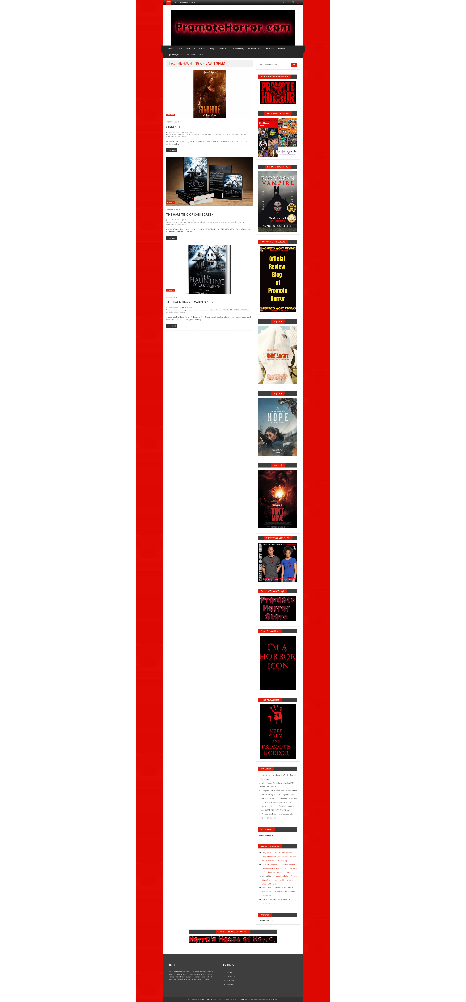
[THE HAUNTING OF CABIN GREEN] (209, 182)
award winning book (190, 222)
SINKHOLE (173, 127)
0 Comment (188, 132)
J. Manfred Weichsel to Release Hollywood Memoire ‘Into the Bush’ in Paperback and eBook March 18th (279, 868)
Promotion (170, 115)
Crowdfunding (238, 48)
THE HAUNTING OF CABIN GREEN (190, 214)
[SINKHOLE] (209, 94)
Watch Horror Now (195, 54)
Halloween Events (254, 48)
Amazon (171, 222)
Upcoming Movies (175, 54)
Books (202, 48)
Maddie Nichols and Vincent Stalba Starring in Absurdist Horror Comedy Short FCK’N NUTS (279, 880)
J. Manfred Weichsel (269, 864)
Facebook (231, 976)
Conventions (223, 48)
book (179, 134)
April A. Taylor (172, 134)
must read (197, 134)
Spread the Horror (240, 134)
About (170, 48)
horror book (189, 134)
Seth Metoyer (267, 888)
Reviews (281, 48)
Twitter (229, 972)
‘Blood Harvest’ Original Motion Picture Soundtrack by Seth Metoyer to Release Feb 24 (279, 892)
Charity (211, 48)
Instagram (231, 980)
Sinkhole (231, 134)
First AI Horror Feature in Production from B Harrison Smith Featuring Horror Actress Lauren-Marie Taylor (279, 857)
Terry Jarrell (266, 853)
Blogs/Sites (191, 48)
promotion (225, 134)
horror (183, 134)
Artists (179, 48)
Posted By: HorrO (173, 132)
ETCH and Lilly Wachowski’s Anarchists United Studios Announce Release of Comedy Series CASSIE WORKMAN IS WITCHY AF (276, 806)
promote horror (216, 134)
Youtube (230, 984)
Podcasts (270, 48)
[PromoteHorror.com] (233, 28)
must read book (206, 134)
